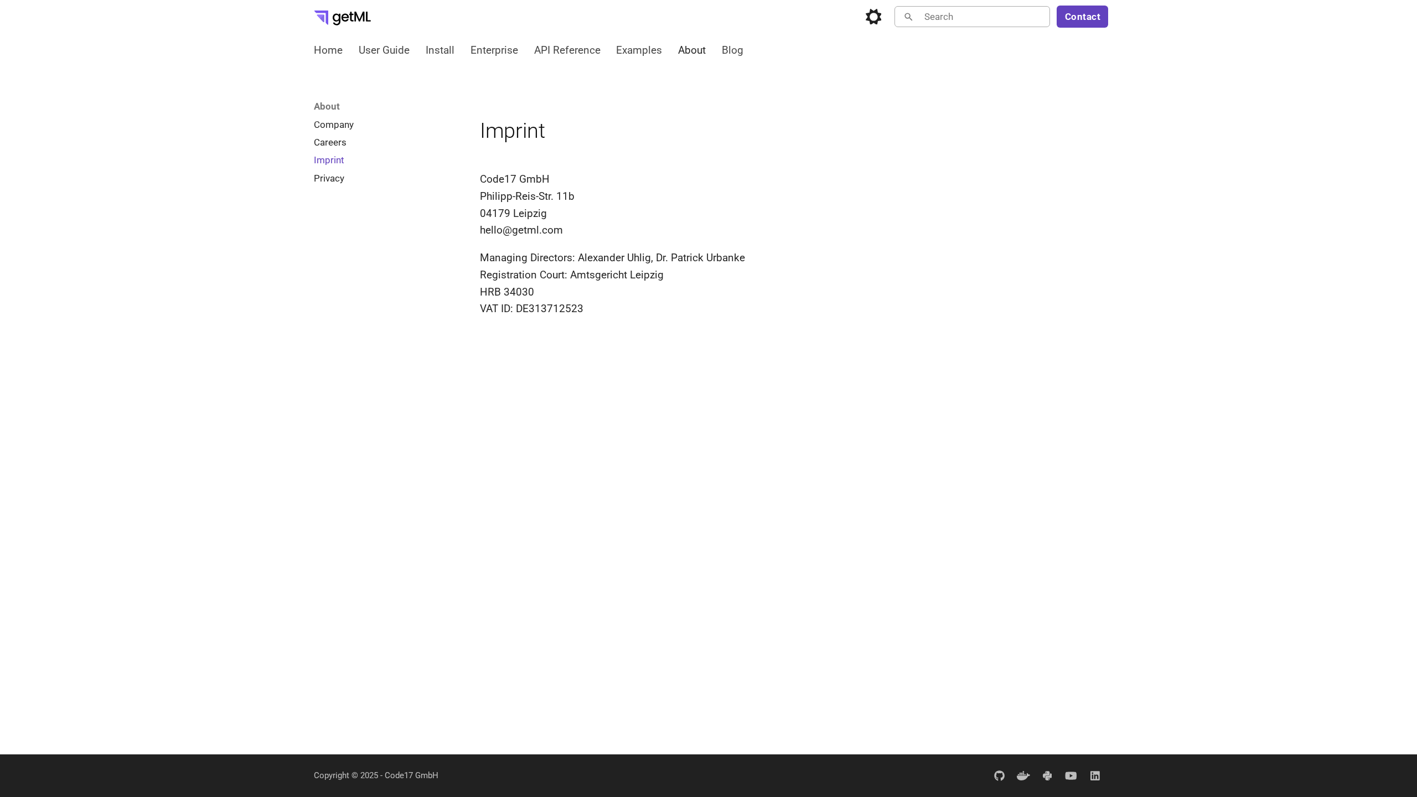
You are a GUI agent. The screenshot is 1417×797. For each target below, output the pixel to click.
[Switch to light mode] (873, 16)
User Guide (384, 50)
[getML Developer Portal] (342, 16)
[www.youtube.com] (1071, 775)
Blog (732, 50)
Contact (1083, 16)
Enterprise (494, 50)
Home (328, 50)
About (692, 50)
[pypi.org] (1047, 775)
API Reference (567, 50)
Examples (639, 50)
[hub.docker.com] (1023, 775)
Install (440, 50)
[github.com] (999, 775)
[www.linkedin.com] (1094, 775)
